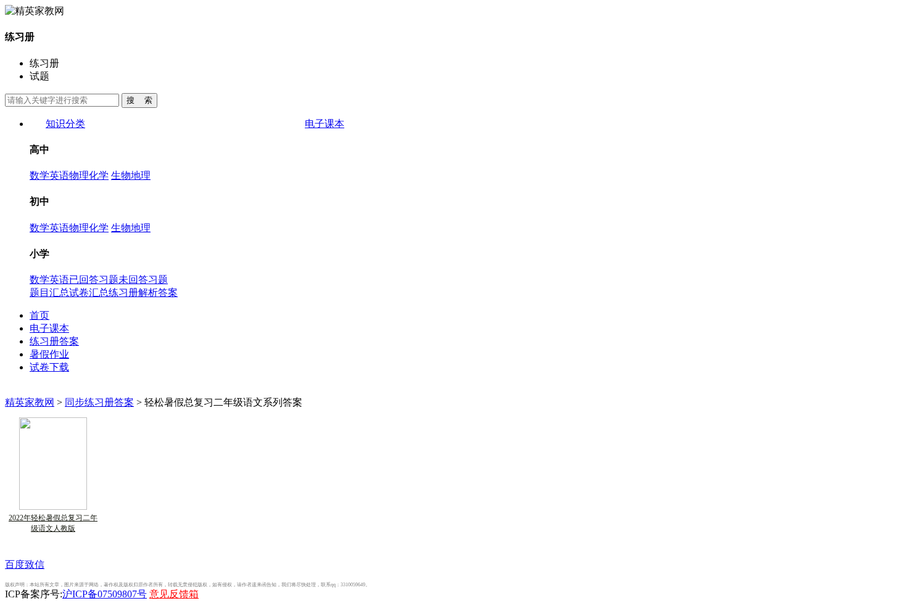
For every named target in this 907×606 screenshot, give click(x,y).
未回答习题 (143, 279)
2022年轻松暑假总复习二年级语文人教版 (53, 523)
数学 (39, 175)
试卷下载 (49, 367)
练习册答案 (54, 341)
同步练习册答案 (99, 402)
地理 (141, 175)
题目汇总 (49, 292)
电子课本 (324, 123)
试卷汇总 (89, 292)
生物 (121, 175)
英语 (59, 175)
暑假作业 (49, 354)
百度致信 (24, 564)
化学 (99, 175)
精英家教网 (29, 402)
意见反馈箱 (174, 594)
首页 (39, 315)
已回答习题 (93, 279)
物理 (79, 175)
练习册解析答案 (143, 292)
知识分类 (65, 123)
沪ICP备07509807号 (104, 594)
